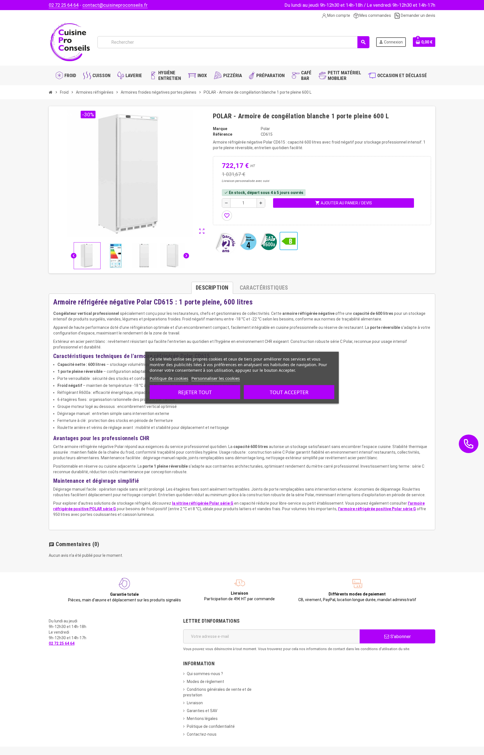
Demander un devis (417, 15)
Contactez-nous (202, 734)
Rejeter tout (195, 392)
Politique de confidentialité (211, 726)
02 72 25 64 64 (63, 5)
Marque (220, 128)
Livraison (195, 703)
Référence (222, 134)
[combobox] (233, 42)
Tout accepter (289, 392)
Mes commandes (375, 15)
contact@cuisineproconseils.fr (115, 5)
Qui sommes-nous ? (205, 673)
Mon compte (338, 15)
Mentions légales (202, 718)
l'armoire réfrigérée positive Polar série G (377, 509)
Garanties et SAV (202, 710)
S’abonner (400, 636)
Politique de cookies (169, 378)
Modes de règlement (205, 681)
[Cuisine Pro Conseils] (70, 42)
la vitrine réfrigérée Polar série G (202, 503)
